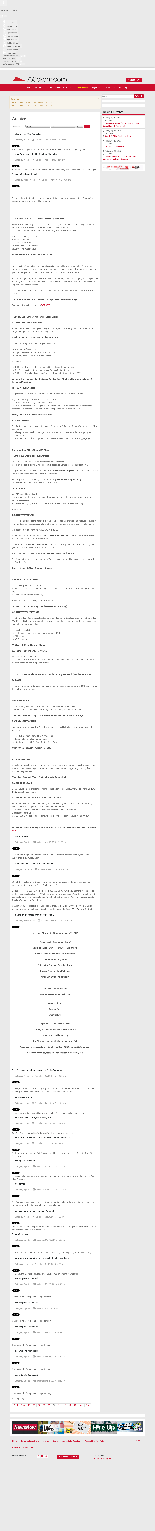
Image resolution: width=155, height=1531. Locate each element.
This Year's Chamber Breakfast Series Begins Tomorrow (37, 1070)
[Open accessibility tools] (3, 3)
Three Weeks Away (21, 1234)
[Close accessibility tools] (5, 16)
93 (70, 1405)
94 (75, 1405)
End (87, 1405)
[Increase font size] (19, 58)
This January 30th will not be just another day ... (33, 863)
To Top (137, 1441)
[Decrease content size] (21, 56)
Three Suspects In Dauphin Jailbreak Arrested (33, 1211)
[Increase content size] (24, 56)
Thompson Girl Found (22, 1097)
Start (16, 1405)
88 (44, 1405)
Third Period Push (20, 836)
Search (139, 96)
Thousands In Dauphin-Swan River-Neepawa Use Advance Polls (41, 1137)
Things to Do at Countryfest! (25, 174)
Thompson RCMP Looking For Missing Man (32, 1117)
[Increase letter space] (23, 64)
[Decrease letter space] (21, 64)
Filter (87, 126)
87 (39, 1405)
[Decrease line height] (18, 61)
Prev (23, 1405)
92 (64, 1405)
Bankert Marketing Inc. (103, 1459)
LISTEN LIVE (135, 80)
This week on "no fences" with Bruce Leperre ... (33, 915)
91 (59, 1405)
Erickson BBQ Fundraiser (114, 146)
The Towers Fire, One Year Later (26, 134)
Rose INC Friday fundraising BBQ (118, 136)
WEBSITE (45, 305)
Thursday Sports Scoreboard (25, 1278)
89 (49, 1405)
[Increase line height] (21, 61)
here (14, 830)
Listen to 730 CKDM (69, 1457)
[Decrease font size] (17, 58)
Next (81, 1405)
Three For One (18, 1184)
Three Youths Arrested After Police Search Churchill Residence (40, 1258)
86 (34, 1405)
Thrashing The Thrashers (23, 1160)
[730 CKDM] (46, 77)
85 (29, 1405)
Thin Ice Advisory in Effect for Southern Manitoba (34, 154)
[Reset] (1, 16)
